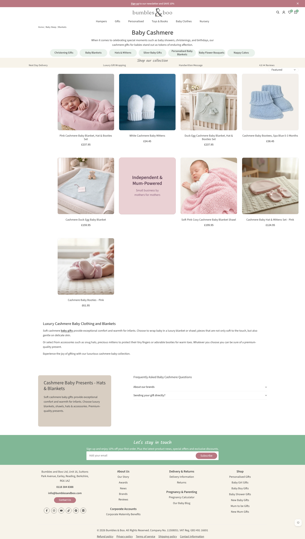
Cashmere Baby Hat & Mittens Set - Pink (270, 220)
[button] (61, 79)
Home (41, 27)
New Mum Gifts (240, 512)
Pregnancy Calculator (181, 497)
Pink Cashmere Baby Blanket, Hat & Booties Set (86, 137)
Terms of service (145, 537)
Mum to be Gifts (240, 506)
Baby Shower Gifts (240, 494)
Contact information (192, 537)
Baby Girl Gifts (240, 483)
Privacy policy (124, 537)
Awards (123, 483)
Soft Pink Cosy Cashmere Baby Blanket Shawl (208, 220)
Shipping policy (167, 537)
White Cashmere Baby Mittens (147, 136)
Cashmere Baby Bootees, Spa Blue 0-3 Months (270, 136)
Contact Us (65, 500)
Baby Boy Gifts (240, 488)
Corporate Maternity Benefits (123, 514)
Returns (181, 483)
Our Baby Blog (181, 503)
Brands (123, 494)
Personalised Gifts (240, 477)
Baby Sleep (51, 27)
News (123, 488)
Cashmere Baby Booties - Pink (86, 300)
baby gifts (67, 331)
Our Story (123, 477)
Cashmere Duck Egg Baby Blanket (86, 220)
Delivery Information (181, 477)
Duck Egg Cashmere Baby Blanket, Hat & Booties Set (209, 137)
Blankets (62, 27)
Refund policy (105, 537)
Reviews (123, 500)
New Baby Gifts (240, 500)
